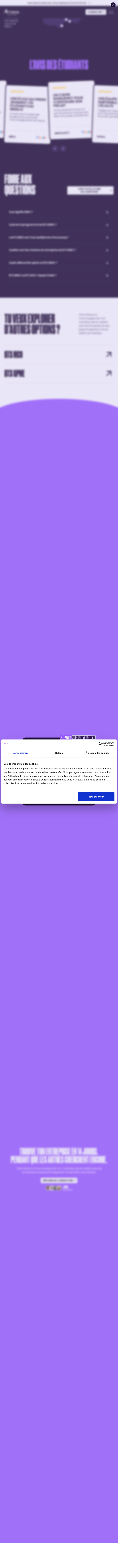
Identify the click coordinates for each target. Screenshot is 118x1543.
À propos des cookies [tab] (97, 752)
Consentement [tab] (20, 752)
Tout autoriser (96, 796)
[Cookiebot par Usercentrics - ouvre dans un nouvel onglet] (101, 744)
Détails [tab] (59, 752)
